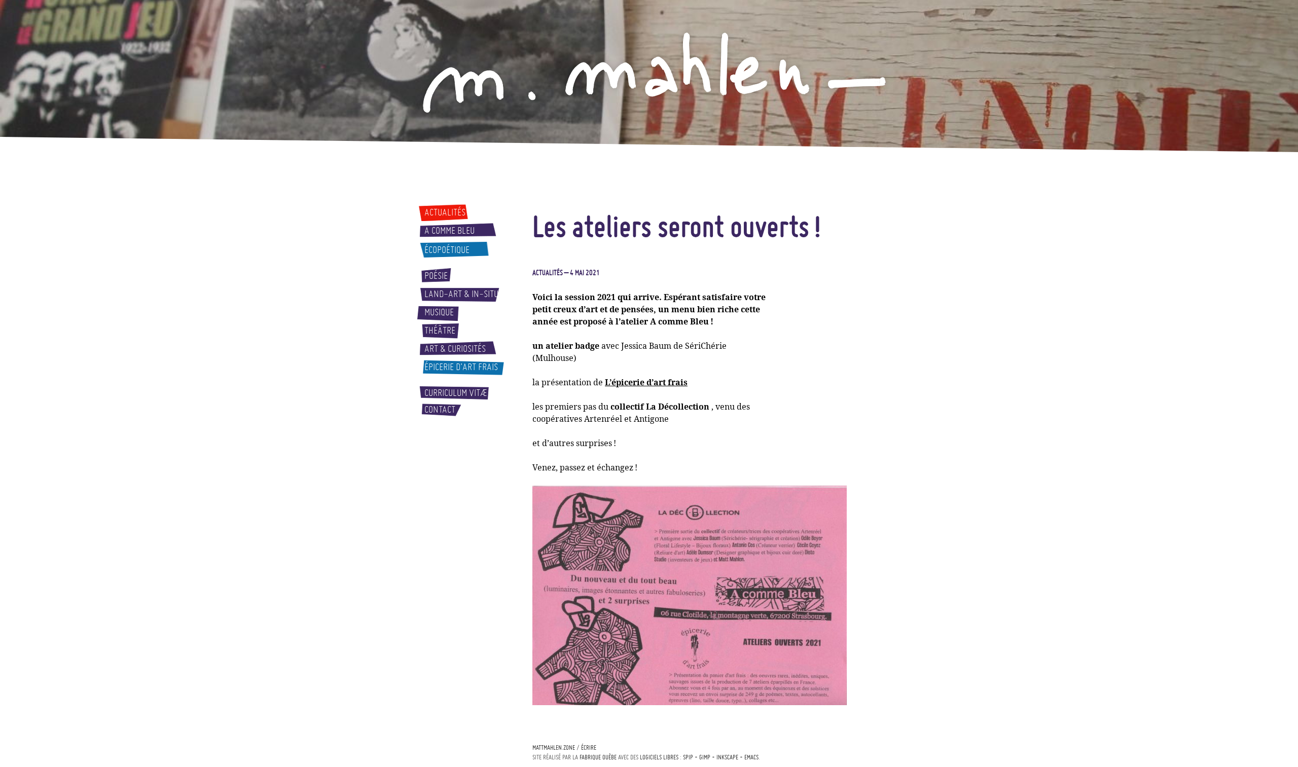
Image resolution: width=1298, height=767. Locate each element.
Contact (439, 410)
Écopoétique (447, 250)
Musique (439, 312)
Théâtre (439, 330)
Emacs (751, 757)
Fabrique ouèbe (598, 757)
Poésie (436, 276)
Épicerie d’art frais (461, 367)
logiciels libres (659, 757)
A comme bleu (449, 231)
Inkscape (727, 757)
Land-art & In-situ (461, 294)
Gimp (704, 757)
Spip (688, 757)
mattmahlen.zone (553, 747)
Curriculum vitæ (455, 393)
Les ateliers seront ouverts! (676, 226)
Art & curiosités (455, 349)
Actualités (444, 212)
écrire (588, 747)
